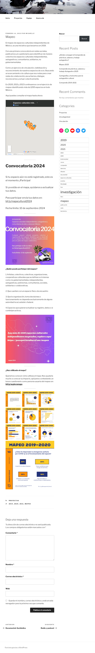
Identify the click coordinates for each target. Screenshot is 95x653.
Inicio (8, 18)
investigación (70, 192)
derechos (63, 168)
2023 (61, 153)
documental (63, 175)
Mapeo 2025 (64, 64)
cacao (62, 162)
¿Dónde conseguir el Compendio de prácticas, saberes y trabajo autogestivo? (72, 57)
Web (8, 589)
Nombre (10, 564)
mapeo (28, 504)
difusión (62, 171)
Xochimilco (63, 211)
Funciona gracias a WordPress (16, 647)
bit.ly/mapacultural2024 (19, 201)
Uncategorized (64, 117)
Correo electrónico (15, 576)
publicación (63, 205)
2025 (61, 156)
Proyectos (18, 18)
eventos (62, 181)
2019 (11, 504)
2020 (16, 504)
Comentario (12, 533)
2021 (22, 504)
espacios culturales (65, 178)
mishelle (30, 33)
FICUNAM (63, 184)
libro (61, 197)
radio (61, 208)
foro (61, 187)
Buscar (62, 34)
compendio (63, 165)
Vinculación (63, 121)
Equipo (29, 18)
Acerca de (40, 18)
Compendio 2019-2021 (67, 83)
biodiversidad (64, 159)
